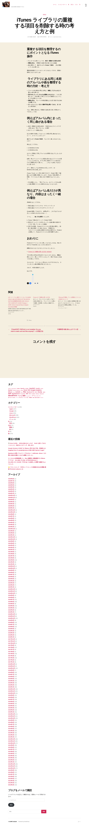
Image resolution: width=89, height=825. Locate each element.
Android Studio (13, 388)
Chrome (41, 388)
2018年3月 (11, 632)
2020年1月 (11, 587)
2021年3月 (11, 564)
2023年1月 (11, 535)
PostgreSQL (22, 393)
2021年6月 (11, 558)
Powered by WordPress (23, 821)
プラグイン (21, 397)
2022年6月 (11, 543)
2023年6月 (11, 530)
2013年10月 (11, 743)
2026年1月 (11, 493)
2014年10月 (11, 718)
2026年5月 (11, 485)
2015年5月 (11, 703)
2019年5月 (11, 603)
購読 (11, 805)
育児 (10, 423)
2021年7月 (11, 555)
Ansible (18, 388)
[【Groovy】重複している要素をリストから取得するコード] (69, 305)
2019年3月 (11, 607)
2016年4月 (11, 680)
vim (30, 393)
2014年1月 (11, 737)
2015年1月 (11, 712)
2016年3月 (11, 682)
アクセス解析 (22, 395)
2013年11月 (11, 741)
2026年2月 (11, 491)
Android (9, 388)
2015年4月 (11, 705)
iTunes (30, 320)
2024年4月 (11, 522)
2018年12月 (11, 614)
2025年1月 (11, 508)
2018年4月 (11, 630)
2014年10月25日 (42, 36)
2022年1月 (11, 549)
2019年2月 (11, 610)
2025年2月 (11, 506)
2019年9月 (11, 595)
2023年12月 (11, 528)
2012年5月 (11, 778)
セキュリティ (38, 395)
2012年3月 (11, 782)
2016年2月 (11, 685)
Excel (25, 390)
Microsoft (12, 415)
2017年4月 (11, 655)
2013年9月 (11, 745)
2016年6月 (11, 676)
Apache (22, 388)
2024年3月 (11, 524)
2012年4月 (11, 780)
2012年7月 (11, 774)
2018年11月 (11, 616)
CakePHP (32, 388)
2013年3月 (11, 757)
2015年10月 (11, 693)
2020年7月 (11, 574)
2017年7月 (11, 649)
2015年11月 (11, 691)
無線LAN (38, 397)
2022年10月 (11, 539)
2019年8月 (11, 597)
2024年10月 (11, 512)
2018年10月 (11, 618)
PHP (9, 393)
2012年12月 (11, 764)
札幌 (33, 397)
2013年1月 (11, 762)
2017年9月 (11, 645)
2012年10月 (11, 768)
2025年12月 (11, 495)
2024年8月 (11, 514)
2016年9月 (11, 670)
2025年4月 (11, 501)
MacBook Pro (30, 392)
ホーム (54, 4)
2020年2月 (11, 585)
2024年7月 (11, 516)
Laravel (17, 392)
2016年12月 (11, 664)
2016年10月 (11, 668)
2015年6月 (11, 701)
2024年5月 (11, 520)
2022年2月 (11, 547)
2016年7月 (11, 674)
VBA (27, 393)
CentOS (38, 388)
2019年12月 (11, 589)
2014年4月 (11, 730)
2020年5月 (11, 578)
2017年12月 (11, 639)
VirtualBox (33, 393)
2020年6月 (11, 576)
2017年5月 (11, 653)
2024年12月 (11, 510)
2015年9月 (11, 695)
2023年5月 (11, 533)
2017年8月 (11, 647)
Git (29, 390)
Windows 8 (42, 393)
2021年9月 (11, 551)
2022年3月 (11, 545)
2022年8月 (11, 541)
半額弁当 (30, 397)
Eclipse (22, 390)
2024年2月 (11, 526)
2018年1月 (11, 637)
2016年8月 (11, 672)
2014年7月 (11, 724)
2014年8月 (11, 722)
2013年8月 (11, 747)
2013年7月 (11, 749)
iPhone (10, 392)
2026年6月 (11, 483)
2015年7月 (11, 699)
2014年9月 (11, 720)
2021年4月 (11, 562)
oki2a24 (34, 36)
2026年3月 (11, 489)
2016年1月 (11, 687)
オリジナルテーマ (28, 395)
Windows (37, 393)
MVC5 (36, 392)
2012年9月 (11, 770)
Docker (10, 390)
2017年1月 (11, 662)
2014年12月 (11, 714)
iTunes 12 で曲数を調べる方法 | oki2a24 (40, 251)
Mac (24, 392)
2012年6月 (11, 776)
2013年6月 (11, 751)
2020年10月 (11, 568)
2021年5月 (11, 560)
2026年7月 (11, 481)
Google (11, 411)
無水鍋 (36, 397)
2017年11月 (11, 641)
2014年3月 (11, 732)
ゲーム (34, 395)
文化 (72, 4)
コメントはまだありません (55, 36)
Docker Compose (16, 390)
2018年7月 (11, 624)
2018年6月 (11, 626)
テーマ (17, 397)
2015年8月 (11, 697)
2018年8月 (11, 622)
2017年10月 (11, 643)
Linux (22, 392)
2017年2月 (11, 660)
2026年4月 (11, 487)
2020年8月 (11, 572)
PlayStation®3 (16, 393)
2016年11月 (11, 666)
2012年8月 (11, 772)
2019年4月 (11, 605)
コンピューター (61, 4)
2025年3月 (11, 503)
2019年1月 (11, 612)
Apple (44, 14)
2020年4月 (11, 580)
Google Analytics (36, 390)
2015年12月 (11, 689)
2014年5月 (11, 728)
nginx (44, 392)
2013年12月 (11, 739)
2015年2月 (11, 710)
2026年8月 (11, 478)
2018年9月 (11, 620)
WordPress (12, 395)
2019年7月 (11, 599)
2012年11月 (11, 766)
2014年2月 (11, 735)
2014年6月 (11, 726)
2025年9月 (11, 499)
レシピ (26, 397)
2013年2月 (11, 759)
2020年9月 (11, 570)
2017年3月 (11, 657)
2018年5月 (11, 628)
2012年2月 (11, 784)
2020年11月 (11, 566)
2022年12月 (11, 537)
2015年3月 (11, 707)
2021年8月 (11, 553)
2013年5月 (11, 753)
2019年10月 (11, 593)
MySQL (40, 392)
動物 (10, 427)
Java (14, 392)
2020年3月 (11, 583)
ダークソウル (11, 397)
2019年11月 (11, 591)
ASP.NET (26, 388)
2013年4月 (11, 755)
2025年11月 (11, 497)
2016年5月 (11, 678)
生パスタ (42, 397)
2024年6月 (11, 518)
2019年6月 (11, 601)
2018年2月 (11, 635)
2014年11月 (11, 716)
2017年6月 (11, 651)
